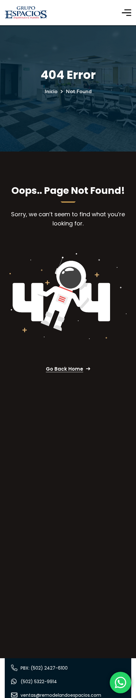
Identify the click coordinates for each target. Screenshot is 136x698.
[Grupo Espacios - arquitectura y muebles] (26, 12)
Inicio (51, 91)
